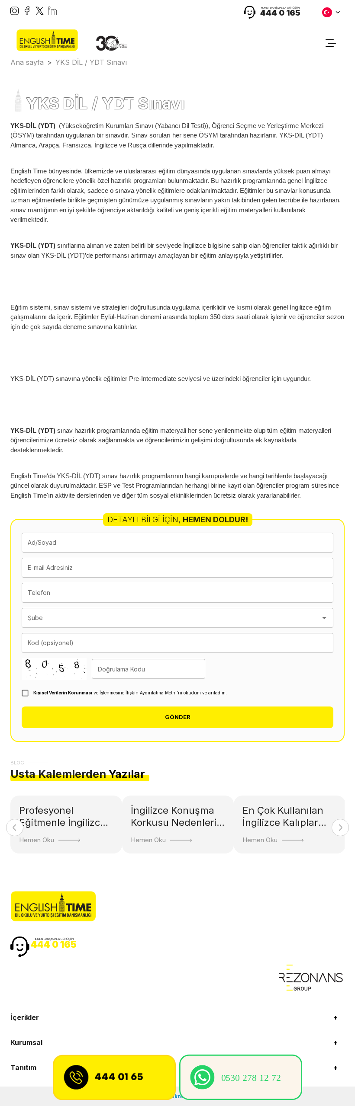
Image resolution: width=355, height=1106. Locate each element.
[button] (177, 1017)
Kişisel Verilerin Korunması (62, 692)
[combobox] (171, 618)
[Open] (324, 618)
